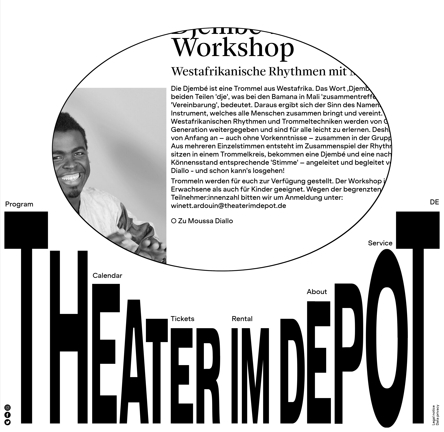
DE (434, 202)
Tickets (182, 319)
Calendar (107, 276)
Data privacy (437, 415)
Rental (242, 319)
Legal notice (433, 415)
